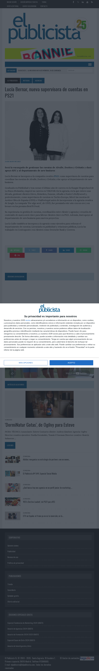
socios (28, 320)
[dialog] (49, 335)
